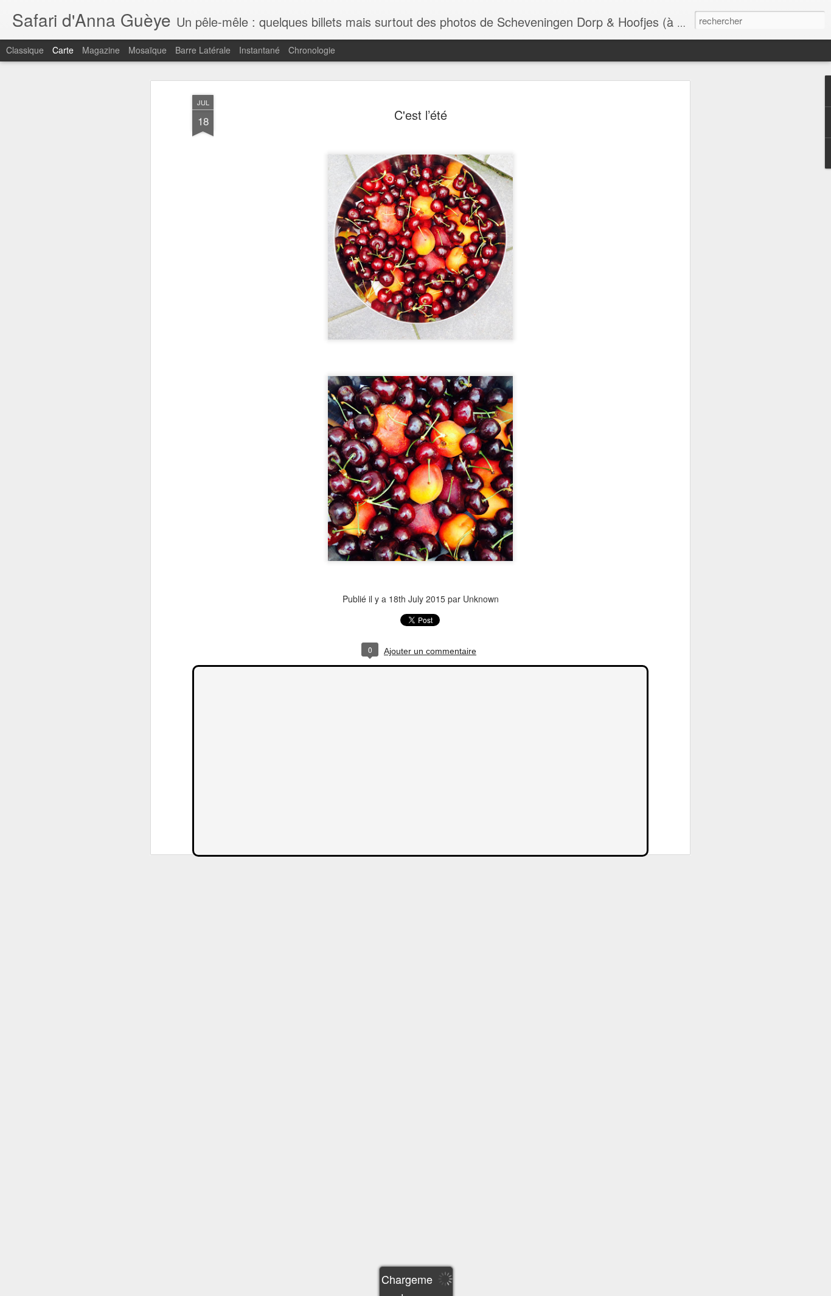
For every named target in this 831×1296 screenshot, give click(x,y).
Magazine (101, 50)
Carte (63, 50)
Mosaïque (147, 50)
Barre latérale (203, 50)
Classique (25, 50)
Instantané (259, 50)
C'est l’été (420, 115)
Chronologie (311, 50)
